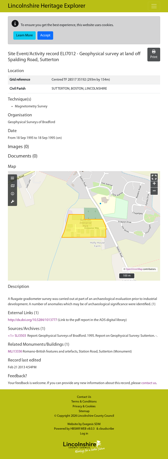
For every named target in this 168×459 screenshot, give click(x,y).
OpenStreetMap (134, 269)
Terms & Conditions (84, 401)
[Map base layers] (12, 186)
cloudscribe (106, 429)
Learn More (24, 35)
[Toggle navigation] (154, 6)
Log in (84, 433)
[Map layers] (12, 179)
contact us (148, 383)
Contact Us (84, 397)
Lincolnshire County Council (96, 416)
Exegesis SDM (91, 424)
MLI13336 (15, 351)
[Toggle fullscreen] (154, 177)
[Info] (12, 194)
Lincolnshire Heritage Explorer (46, 6)
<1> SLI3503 (17, 336)
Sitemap (84, 411)
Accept (45, 35)
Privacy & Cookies (84, 406)
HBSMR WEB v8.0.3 (82, 429)
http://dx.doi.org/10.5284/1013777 (32, 320)
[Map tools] (12, 202)
